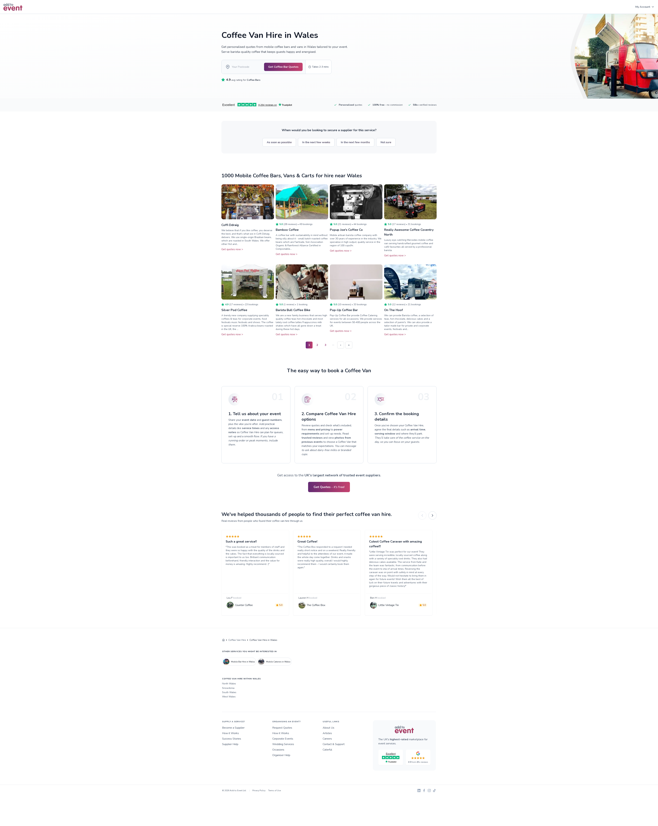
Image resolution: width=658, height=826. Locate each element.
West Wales (229, 696)
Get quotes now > (232, 249)
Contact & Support (334, 744)
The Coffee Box (316, 605)
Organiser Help (281, 755)
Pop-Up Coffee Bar (344, 310)
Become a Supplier (233, 728)
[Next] (432, 515)
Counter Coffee (244, 605)
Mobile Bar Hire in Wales (243, 661)
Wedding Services (283, 744)
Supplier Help (230, 744)
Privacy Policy (258, 790)
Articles (327, 733)
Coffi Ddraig (230, 225)
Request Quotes (282, 728)
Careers (327, 739)
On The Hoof (393, 310)
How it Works (230, 733)
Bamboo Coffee (287, 230)
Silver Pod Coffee (234, 310)
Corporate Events (282, 739)
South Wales (229, 692)
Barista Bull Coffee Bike (293, 310)
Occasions (278, 750)
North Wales (229, 683)
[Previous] (422, 515)
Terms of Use (274, 790)
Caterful (327, 750)
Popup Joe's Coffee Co (346, 230)
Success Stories (231, 739)
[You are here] (223, 640)
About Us (328, 728)
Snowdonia (228, 688)
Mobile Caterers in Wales (278, 661)
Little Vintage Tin (388, 605)
